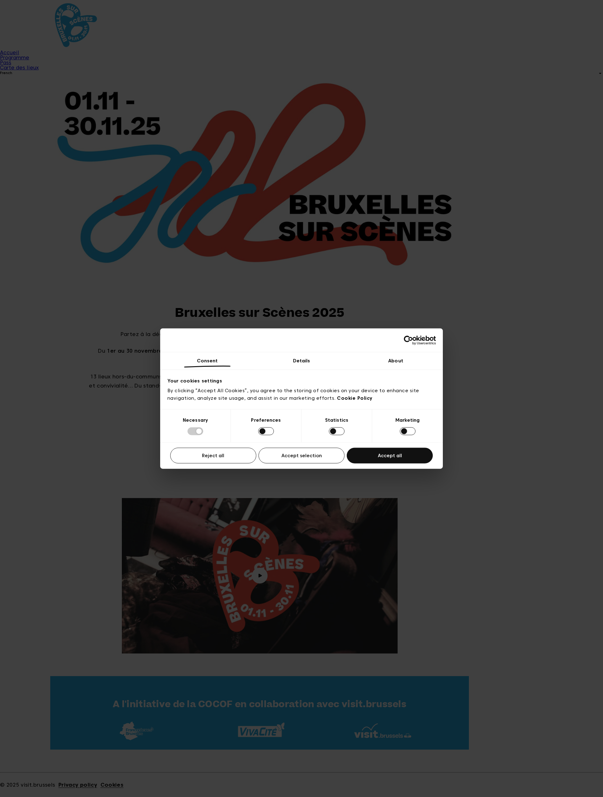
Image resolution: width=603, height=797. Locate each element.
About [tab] (395, 361)
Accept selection (301, 455)
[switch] (266, 431)
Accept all (390, 455)
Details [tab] (301, 361)
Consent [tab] (207, 361)
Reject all (213, 455)
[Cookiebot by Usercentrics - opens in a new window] (408, 340)
